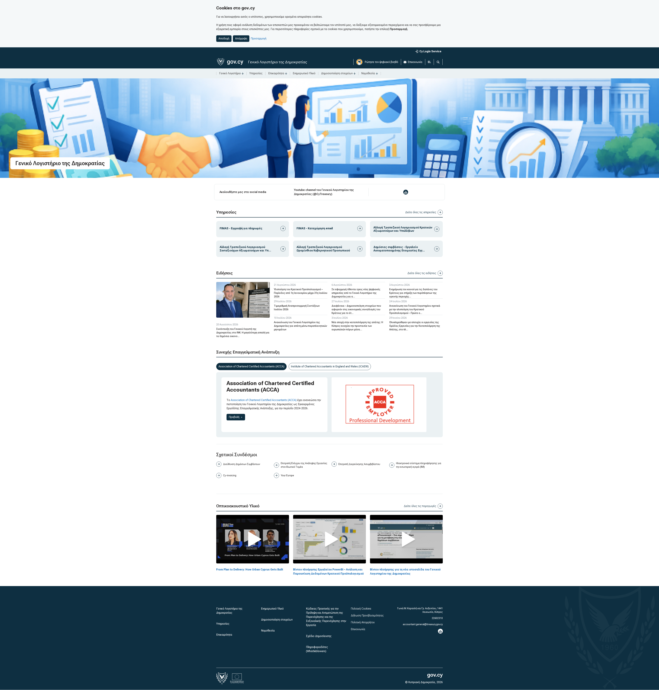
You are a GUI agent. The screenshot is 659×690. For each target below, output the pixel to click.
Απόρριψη (241, 38)
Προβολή (237, 417)
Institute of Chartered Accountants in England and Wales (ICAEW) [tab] (330, 366)
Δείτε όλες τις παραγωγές (420, 506)
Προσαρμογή (258, 38)
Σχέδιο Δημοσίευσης (319, 636)
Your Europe (287, 475)
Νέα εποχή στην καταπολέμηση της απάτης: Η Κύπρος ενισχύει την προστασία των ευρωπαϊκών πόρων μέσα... (357, 326)
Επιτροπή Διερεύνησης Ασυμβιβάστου (359, 464)
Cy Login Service (430, 51)
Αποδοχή (223, 38)
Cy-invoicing (229, 475)
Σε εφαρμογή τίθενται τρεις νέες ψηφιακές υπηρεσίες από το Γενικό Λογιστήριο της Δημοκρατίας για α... (356, 293)
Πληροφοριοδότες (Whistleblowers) (317, 649)
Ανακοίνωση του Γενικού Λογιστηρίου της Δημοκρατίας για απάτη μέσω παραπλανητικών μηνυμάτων (300, 326)
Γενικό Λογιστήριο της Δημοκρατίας (277, 62)
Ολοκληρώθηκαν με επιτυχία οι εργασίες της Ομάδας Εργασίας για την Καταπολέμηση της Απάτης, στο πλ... (414, 326)
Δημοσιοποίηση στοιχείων (337, 73)
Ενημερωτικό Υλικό (304, 73)
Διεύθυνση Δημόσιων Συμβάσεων (241, 464)
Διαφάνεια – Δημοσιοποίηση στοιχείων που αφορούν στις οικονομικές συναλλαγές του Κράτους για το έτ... (356, 309)
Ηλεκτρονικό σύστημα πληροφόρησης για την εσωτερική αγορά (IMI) (418, 465)
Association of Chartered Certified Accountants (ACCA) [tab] (251, 366)
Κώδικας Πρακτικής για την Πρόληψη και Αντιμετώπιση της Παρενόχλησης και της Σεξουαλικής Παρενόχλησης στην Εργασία (326, 617)
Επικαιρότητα (276, 73)
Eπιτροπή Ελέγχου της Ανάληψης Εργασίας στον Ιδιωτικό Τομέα (304, 465)
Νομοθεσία (368, 73)
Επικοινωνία (415, 62)
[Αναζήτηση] (438, 62)
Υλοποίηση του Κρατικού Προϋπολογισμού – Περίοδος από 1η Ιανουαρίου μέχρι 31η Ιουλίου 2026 (300, 293)
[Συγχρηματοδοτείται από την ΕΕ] (237, 678)
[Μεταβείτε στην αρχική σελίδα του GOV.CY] (230, 62)
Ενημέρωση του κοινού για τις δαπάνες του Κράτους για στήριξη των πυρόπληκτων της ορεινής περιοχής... (413, 293)
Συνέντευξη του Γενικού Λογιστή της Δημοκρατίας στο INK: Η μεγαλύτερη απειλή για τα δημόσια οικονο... (242, 333)
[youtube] (405, 192)
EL (429, 62)
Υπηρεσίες (256, 73)
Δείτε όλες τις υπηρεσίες (420, 212)
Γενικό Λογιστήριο (230, 73)
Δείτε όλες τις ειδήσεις (421, 273)
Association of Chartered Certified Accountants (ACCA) (264, 400)
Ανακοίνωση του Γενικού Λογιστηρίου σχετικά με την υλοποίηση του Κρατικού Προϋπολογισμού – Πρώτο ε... (414, 309)
